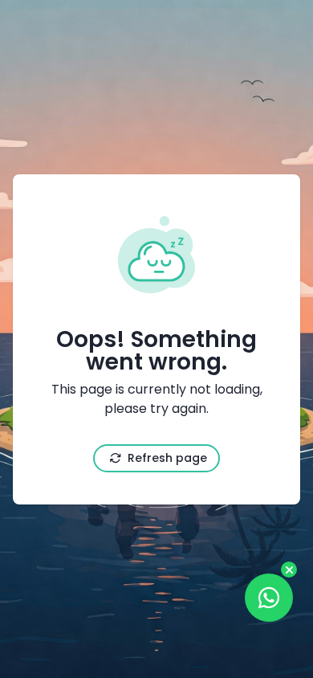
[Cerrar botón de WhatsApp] (289, 570)
